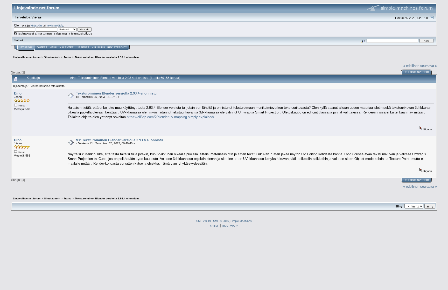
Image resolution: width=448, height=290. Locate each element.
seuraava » (428, 66)
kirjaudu (36, 25)
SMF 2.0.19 (203, 220)
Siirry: (399, 206)
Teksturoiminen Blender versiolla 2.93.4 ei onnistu (116, 93)
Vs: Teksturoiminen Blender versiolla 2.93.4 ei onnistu (119, 140)
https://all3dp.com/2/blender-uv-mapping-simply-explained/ (170, 117)
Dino (18, 93)
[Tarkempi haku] (363, 40)
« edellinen (411, 66)
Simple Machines (241, 220)
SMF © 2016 (221, 220)
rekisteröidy (55, 25)
